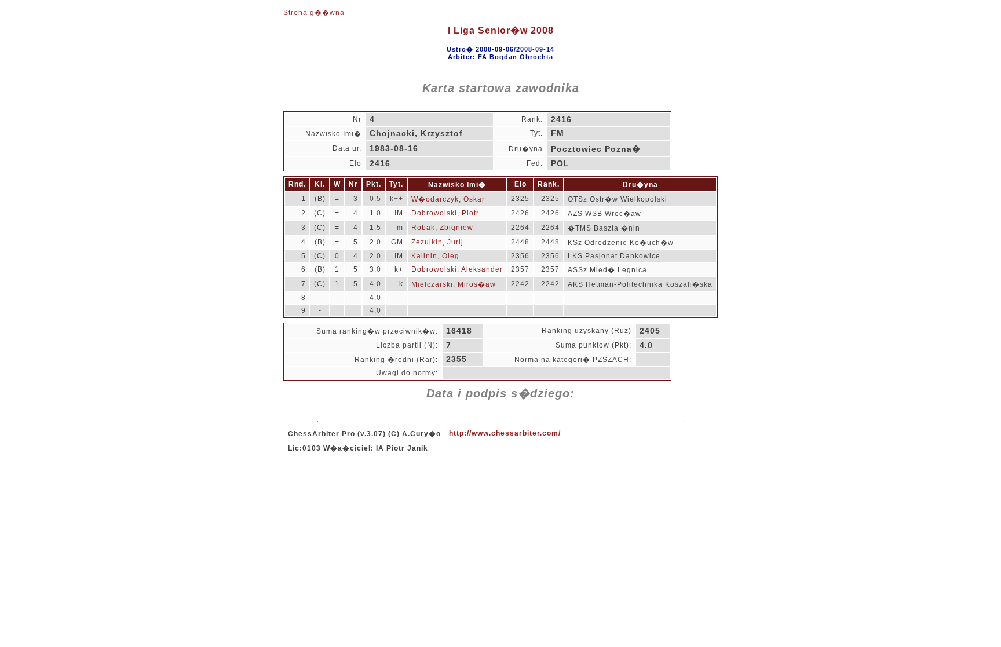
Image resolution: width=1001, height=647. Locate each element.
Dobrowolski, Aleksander (457, 269)
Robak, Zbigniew (442, 228)
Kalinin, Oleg (435, 256)
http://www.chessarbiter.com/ (505, 433)
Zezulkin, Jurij (437, 242)
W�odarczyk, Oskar (448, 199)
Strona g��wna (314, 13)
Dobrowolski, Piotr (445, 213)
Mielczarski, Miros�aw (453, 284)
